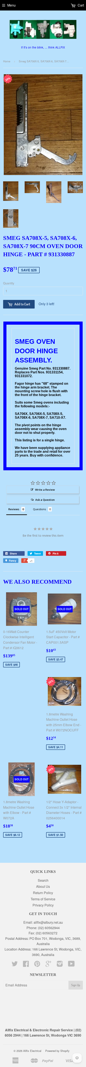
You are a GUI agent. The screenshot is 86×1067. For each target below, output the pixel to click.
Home (6, 61)
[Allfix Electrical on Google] (48, 964)
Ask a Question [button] (45, 500)
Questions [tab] (39, 509)
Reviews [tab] (13, 509)
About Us (43, 886)
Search (43, 880)
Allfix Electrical (32, 1051)
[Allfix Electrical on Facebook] (26, 964)
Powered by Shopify (57, 1051)
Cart (80, 5)
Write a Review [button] (45, 490)
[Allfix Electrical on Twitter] (14, 964)
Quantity (8, 283)
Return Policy (43, 892)
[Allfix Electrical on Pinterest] (37, 964)
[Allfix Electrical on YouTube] (71, 964)
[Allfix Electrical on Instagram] (60, 964)
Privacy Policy (43, 905)
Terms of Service (43, 899)
